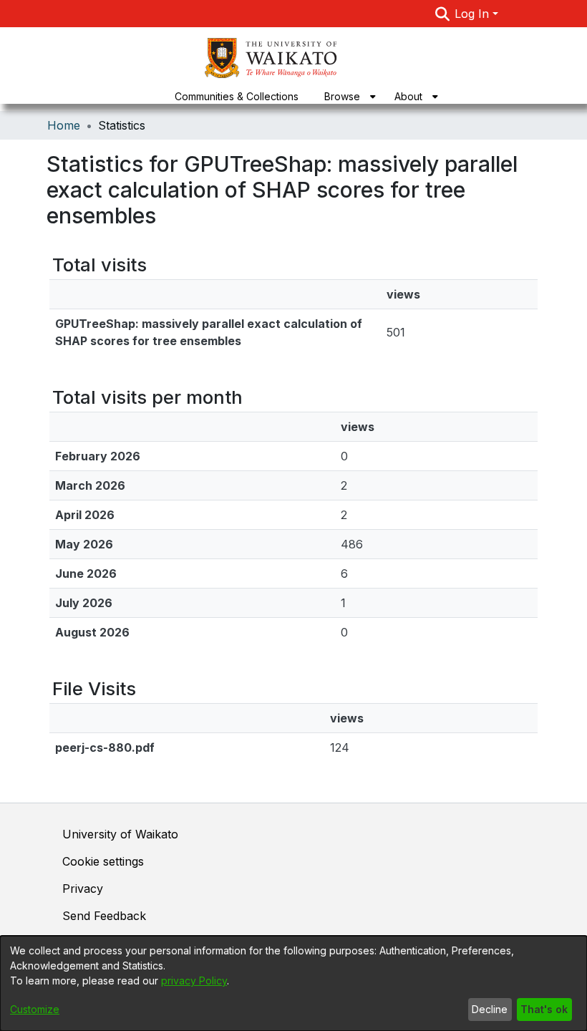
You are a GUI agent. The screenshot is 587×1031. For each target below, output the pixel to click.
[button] (442, 13)
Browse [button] (342, 96)
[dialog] (293, 983)
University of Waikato (120, 834)
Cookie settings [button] (103, 861)
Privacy (82, 888)
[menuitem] (346, 96)
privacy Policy (194, 980)
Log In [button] (474, 13)
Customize (34, 1009)
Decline (490, 1009)
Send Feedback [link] (104, 916)
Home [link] (63, 125)
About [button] (408, 96)
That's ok (544, 1009)
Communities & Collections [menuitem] (237, 96)
